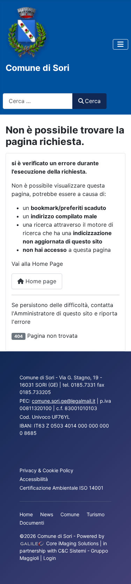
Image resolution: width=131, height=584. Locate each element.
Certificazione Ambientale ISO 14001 (61, 488)
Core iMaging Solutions (72, 543)
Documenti (32, 523)
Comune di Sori (38, 68)
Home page (40, 281)
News (46, 514)
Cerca (93, 100)
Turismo (95, 514)
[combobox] (38, 101)
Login (49, 558)
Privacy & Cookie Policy (46, 470)
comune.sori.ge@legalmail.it (63, 401)
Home (26, 514)
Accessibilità (34, 479)
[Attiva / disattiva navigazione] (120, 44)
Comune (69, 514)
